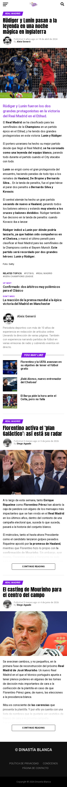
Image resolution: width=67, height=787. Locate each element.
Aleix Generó (24, 41)
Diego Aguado (24, 443)
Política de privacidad (24, 763)
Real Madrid (44, 273)
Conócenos (50, 763)
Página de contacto (35, 768)
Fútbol (29, 273)
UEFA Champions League (18, 276)
